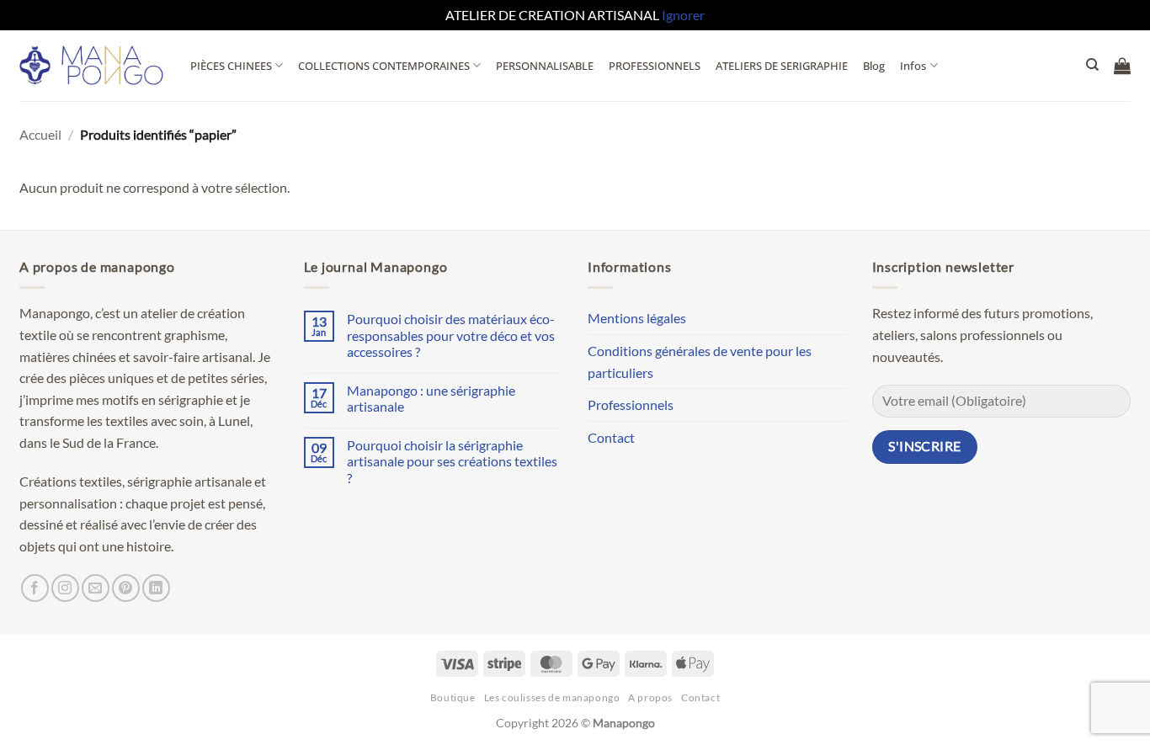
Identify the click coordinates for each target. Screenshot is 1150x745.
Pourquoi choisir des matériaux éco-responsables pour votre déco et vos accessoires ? (451, 335)
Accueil (40, 134)
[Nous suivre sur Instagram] (65, 588)
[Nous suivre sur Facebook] (35, 588)
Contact (611, 437)
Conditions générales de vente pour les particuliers (700, 361)
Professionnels (630, 404)
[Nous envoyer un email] (95, 588)
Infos (913, 65)
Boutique (453, 697)
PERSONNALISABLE (545, 65)
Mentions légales (637, 318)
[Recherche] (1092, 65)
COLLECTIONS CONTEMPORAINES (384, 65)
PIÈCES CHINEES (231, 65)
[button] (1122, 65)
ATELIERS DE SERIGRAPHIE (782, 65)
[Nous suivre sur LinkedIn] (156, 588)
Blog (874, 65)
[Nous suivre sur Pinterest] (126, 588)
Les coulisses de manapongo (552, 697)
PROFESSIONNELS (654, 65)
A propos (650, 697)
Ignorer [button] (683, 15)
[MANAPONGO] (92, 65)
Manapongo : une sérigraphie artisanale (431, 398)
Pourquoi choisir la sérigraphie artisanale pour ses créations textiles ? (452, 461)
